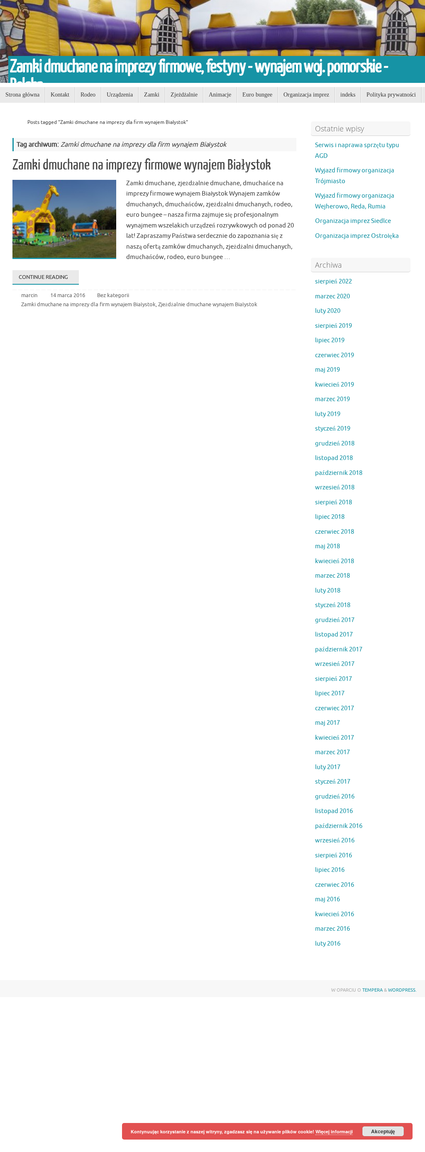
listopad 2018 (334, 458)
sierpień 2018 (333, 502)
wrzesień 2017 (334, 664)
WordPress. (402, 990)
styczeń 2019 (332, 429)
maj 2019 (327, 370)
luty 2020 (327, 311)
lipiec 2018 (329, 517)
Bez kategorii (113, 295)
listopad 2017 (334, 635)
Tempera (372, 990)
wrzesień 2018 (334, 487)
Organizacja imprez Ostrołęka (357, 236)
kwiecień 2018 (334, 561)
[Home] (16, 122)
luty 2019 (327, 414)
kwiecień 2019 (334, 385)
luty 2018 (327, 591)
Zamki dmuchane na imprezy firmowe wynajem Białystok (141, 165)
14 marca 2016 (67, 295)
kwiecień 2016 (334, 914)
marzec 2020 (332, 296)
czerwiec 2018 (334, 532)
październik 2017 (338, 649)
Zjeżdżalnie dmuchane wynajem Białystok (207, 304)
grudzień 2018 (334, 444)
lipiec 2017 (329, 693)
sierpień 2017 (333, 679)
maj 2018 (327, 546)
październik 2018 (338, 473)
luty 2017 (327, 767)
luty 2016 (327, 944)
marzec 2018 (332, 576)
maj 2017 (327, 723)
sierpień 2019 (333, 326)
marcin (29, 295)
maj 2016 (327, 899)
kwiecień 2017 (334, 738)
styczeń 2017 (332, 782)
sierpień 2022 (333, 282)
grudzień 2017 (334, 620)
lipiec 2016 (329, 870)
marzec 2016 (332, 929)
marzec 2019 (332, 399)
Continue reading (43, 277)
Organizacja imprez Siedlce (353, 221)
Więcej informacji (334, 1131)
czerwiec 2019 (334, 355)
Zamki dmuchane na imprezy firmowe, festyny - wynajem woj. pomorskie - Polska (199, 76)
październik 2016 (338, 826)
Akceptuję (383, 1131)
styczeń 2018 (332, 605)
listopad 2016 (334, 811)
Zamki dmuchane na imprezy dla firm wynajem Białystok (88, 304)
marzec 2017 (332, 752)
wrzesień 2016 (334, 841)
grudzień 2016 (334, 797)
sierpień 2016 (333, 855)
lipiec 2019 (329, 340)
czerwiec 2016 (334, 885)
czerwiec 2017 (334, 708)
